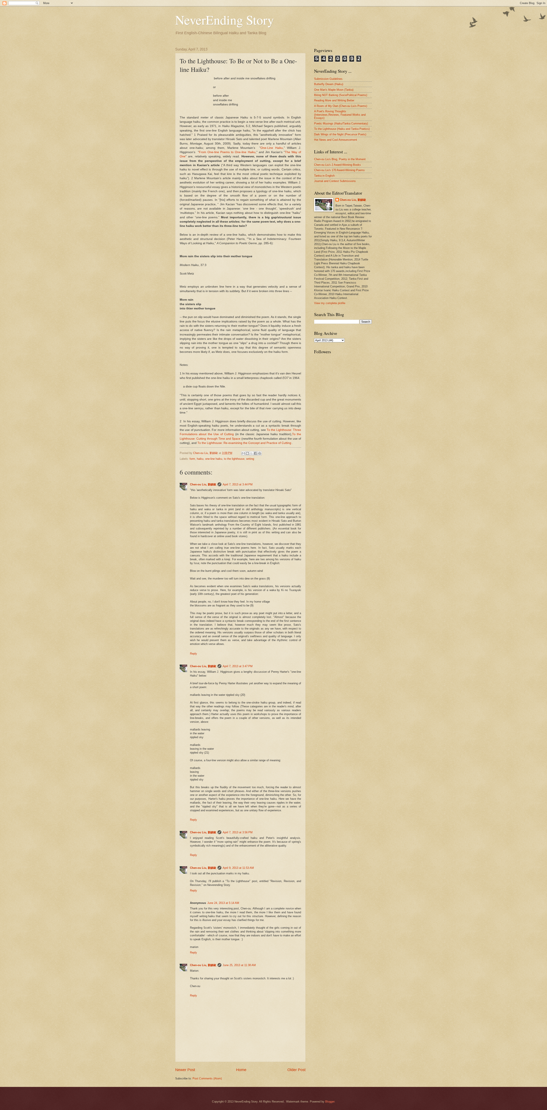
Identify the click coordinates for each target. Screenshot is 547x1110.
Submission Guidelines (328, 78)
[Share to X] (251, 453)
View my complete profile (329, 303)
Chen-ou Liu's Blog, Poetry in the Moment (340, 159)
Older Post (296, 1070)
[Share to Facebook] (255, 453)
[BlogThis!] (247, 453)
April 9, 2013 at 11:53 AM (238, 867)
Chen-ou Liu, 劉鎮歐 (203, 484)
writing (250, 458)
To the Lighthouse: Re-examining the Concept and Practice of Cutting (244, 443)
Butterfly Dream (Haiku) (328, 84)
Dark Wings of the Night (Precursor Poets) (340, 134)
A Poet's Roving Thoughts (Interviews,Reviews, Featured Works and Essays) (340, 115)
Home (241, 1070)
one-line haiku (213, 458)
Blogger (329, 1101)
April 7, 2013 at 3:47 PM (238, 666)
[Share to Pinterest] (259, 453)
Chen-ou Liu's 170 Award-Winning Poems (339, 170)
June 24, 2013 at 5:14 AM (223, 903)
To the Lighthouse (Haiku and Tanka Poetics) (342, 128)
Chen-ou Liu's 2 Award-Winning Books (337, 164)
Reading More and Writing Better (334, 100)
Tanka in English (324, 175)
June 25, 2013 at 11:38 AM (239, 965)
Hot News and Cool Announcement (335, 139)
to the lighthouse (234, 458)
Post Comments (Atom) (207, 1078)
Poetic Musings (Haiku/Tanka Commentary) (341, 123)
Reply (193, 653)
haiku (200, 458)
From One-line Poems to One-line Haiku (227, 152)
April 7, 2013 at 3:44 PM (238, 484)
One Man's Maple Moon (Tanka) (333, 89)
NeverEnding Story (224, 19)
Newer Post (185, 1070)
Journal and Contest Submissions (335, 181)
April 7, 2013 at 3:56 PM (238, 832)
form (192, 458)
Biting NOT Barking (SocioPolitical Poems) (340, 95)
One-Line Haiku (271, 147)
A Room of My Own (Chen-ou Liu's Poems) (340, 106)
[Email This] (243, 453)
